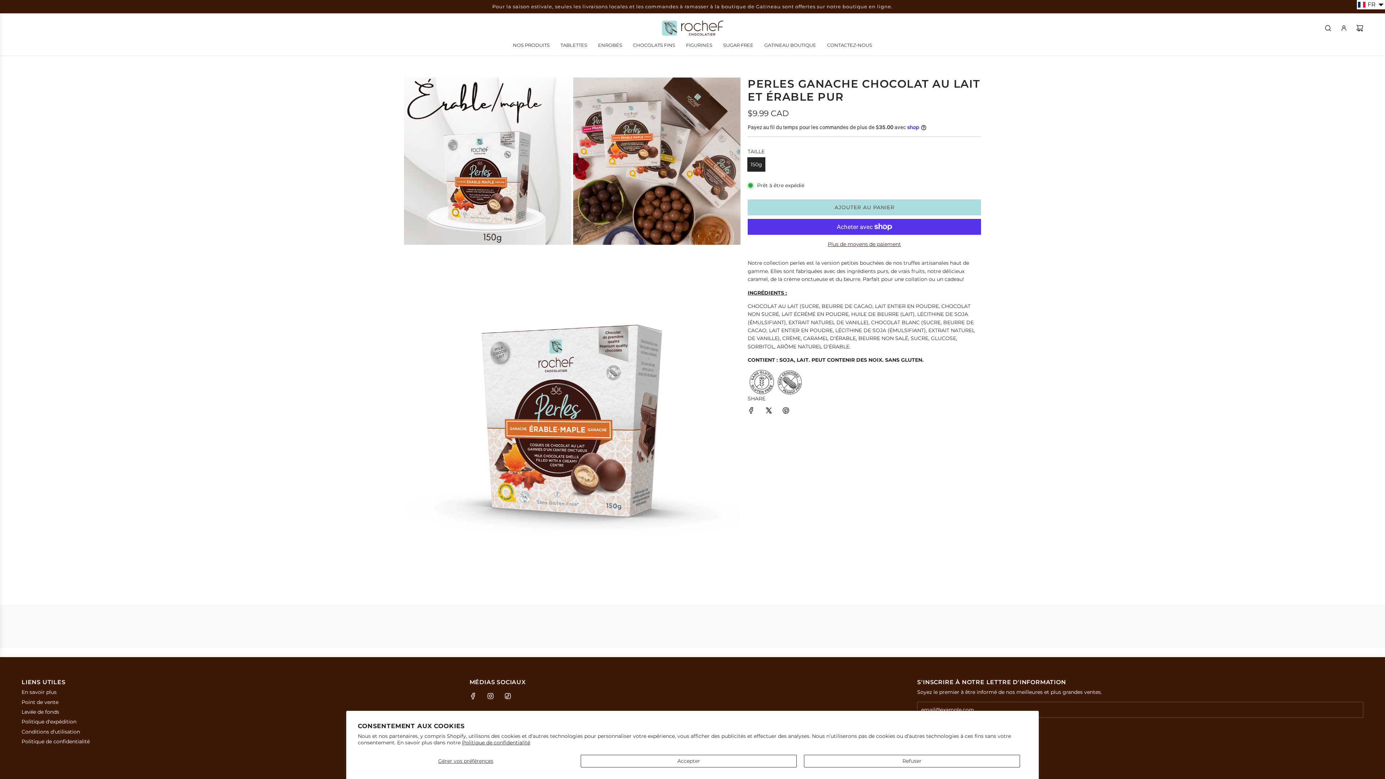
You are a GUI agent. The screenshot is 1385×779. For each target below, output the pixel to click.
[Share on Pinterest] (786, 411)
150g (756, 164)
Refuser (912, 761)
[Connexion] (1344, 28)
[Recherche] (1328, 28)
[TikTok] (508, 696)
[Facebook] (473, 696)
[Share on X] (769, 411)
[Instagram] (490, 696)
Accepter (688, 761)
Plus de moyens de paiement (864, 244)
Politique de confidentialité (496, 742)
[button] (1371, 4)
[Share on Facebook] (751, 411)
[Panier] (1360, 28)
